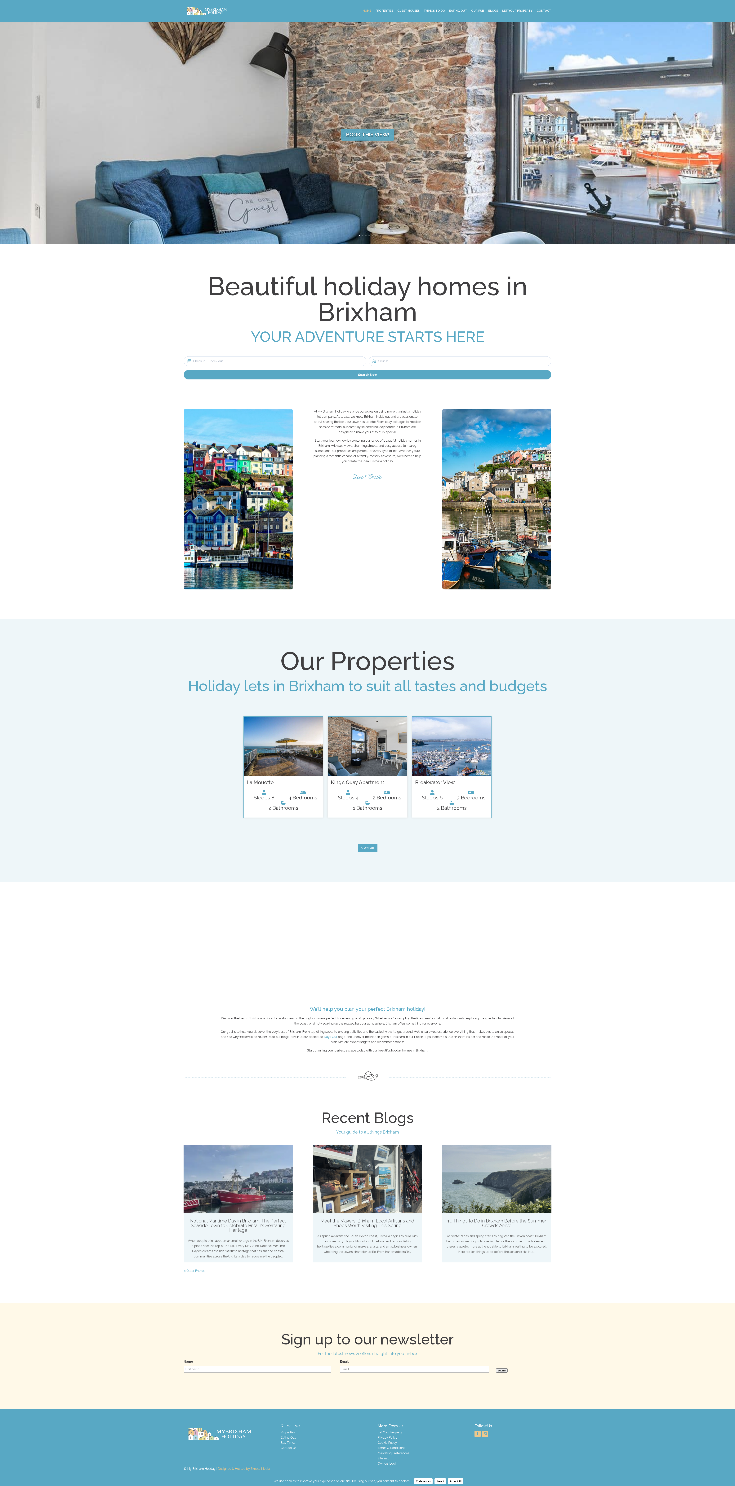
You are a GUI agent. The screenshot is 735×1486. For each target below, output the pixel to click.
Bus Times (288, 1442)
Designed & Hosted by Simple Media (244, 1469)
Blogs (493, 10)
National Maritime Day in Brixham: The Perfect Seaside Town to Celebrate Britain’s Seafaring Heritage (238, 1225)
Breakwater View (435, 782)
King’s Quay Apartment (357, 782)
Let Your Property (517, 10)
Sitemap (384, 1458)
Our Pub (477, 10)
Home (367, 10)
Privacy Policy (387, 1437)
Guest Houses (408, 10)
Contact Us (288, 1448)
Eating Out (458, 10)
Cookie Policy (387, 1442)
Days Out (330, 1037)
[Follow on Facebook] (477, 1434)
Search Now (367, 375)
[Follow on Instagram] (485, 1434)
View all (367, 848)
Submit (502, 1370)
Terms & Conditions (391, 1448)
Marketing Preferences (393, 1453)
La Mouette (260, 782)
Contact (544, 10)
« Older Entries (194, 1271)
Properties (384, 10)
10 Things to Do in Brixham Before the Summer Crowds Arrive (496, 1223)
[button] (275, 361)
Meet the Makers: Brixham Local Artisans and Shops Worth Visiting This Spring (367, 1223)
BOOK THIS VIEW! (367, 135)
